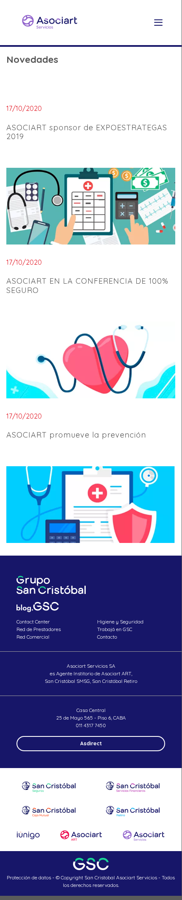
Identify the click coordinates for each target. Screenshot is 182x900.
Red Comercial (32, 637)
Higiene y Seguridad (120, 621)
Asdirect (91, 743)
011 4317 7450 (91, 725)
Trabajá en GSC (114, 629)
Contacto (107, 637)
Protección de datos (29, 877)
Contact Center (33, 621)
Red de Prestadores (38, 629)
